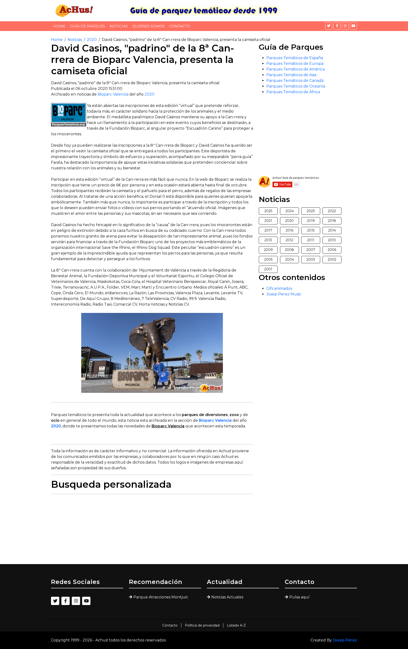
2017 (268, 230)
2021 (268, 221)
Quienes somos (148, 26)
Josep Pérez (345, 640)
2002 (332, 259)
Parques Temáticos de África (293, 92)
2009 (268, 250)
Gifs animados (279, 288)
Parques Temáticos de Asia (291, 75)
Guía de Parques (87, 26)
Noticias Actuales (227, 597)
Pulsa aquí (299, 597)
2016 (289, 230)
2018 (332, 221)
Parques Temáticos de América (295, 69)
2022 (332, 211)
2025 (268, 211)
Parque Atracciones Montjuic (160, 597)
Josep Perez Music (283, 294)
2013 (268, 240)
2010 (332, 240)
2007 (310, 250)
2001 (268, 269)
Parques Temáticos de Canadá (294, 80)
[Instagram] (345, 26)
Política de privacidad (202, 625)
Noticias (119, 26)
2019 (311, 221)
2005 (268, 259)
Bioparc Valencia (113, 94)
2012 (289, 240)
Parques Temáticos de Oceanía (295, 86)
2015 (310, 230)
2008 (289, 250)
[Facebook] (336, 26)
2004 (289, 259)
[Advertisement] (152, 531)
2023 (311, 211)
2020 (92, 39)
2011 (310, 240)
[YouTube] (353, 26)
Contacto (179, 26)
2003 (310, 259)
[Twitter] (328, 26)
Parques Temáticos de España (294, 58)
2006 (332, 250)
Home (59, 26)
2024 (289, 211)
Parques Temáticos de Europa (294, 63)
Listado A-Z (236, 625)
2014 (332, 230)
